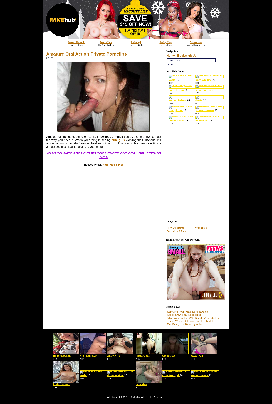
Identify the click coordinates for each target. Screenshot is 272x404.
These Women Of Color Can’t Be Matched (191, 321)
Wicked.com (196, 42)
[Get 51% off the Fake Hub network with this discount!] (136, 38)
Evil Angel (136, 42)
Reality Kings (166, 42)
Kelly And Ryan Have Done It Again (187, 311)
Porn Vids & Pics (113, 164)
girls (122, 140)
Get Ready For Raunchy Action (185, 324)
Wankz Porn (106, 42)
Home (171, 55)
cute (115, 140)
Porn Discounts (175, 227)
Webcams (201, 227)
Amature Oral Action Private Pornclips (86, 53)
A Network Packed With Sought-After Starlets (193, 317)
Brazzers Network (76, 42)
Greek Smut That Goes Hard (184, 314)
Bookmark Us (187, 55)
